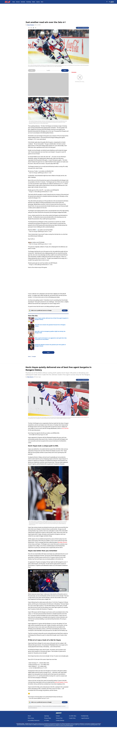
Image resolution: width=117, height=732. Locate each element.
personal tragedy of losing (61, 682)
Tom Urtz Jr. (30, 377)
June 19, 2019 (44, 668)
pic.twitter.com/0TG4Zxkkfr (37, 242)
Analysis (34, 356)
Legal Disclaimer (85, 718)
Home (29, 356)
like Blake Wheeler (62, 542)
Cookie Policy (72, 718)
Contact (58, 716)
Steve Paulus (30, 24)
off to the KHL (65, 428)
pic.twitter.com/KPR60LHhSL (52, 433)
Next (65, 70)
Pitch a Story (31, 718)
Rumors (18, 1)
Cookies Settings (60, 720)
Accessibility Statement (33, 720)
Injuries (38, 1)
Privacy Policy (47, 718)
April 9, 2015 (46, 698)
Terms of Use (59, 718)
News (13, 1)
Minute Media (21, 723)
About (29, 716)
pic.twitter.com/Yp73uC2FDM (45, 229)
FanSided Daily (84, 716)
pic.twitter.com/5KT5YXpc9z (50, 263)
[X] (109, 1)
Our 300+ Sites (72, 716)
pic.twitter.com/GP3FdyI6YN (52, 190)
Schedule (23, 1)
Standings (28, 1)
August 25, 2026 (44, 434)
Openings (46, 716)
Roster (33, 1)
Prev (32, 70)
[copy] (35, 28)
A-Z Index (46, 720)
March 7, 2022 (48, 172)
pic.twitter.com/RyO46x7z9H (46, 171)
